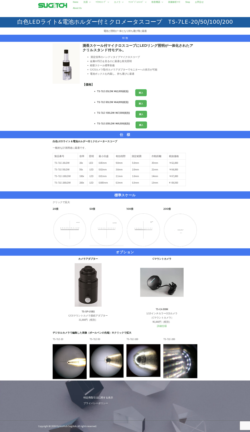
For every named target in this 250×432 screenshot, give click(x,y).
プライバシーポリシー (95, 403)
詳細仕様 (162, 326)
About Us (77, 8)
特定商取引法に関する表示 (98, 397)
